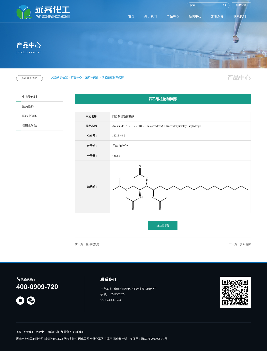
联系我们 (239, 16)
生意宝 (108, 338)
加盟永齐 (217, 16)
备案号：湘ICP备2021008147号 (148, 338)
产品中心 (173, 16)
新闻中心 (195, 16)
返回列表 (163, 225)
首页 (131, 16)
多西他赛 (245, 244)
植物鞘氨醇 (92, 244)
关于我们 (150, 16)
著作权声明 (120, 338)
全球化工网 (97, 338)
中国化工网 (82, 338)
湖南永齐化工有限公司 (30, 338)
